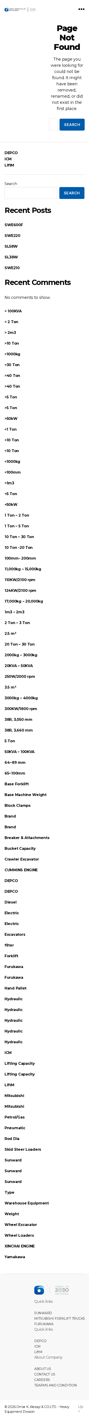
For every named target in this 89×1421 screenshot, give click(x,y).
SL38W (11, 257)
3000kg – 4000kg (21, 698)
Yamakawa (15, 1257)
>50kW (11, 418)
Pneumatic (15, 1128)
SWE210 (12, 268)
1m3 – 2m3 (14, 612)
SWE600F (14, 225)
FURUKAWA (43, 1324)
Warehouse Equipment (27, 1203)
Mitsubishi (14, 1096)
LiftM (9, 165)
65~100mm (15, 773)
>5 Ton (11, 397)
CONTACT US (44, 1374)
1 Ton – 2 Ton (17, 515)
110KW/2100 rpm (20, 580)
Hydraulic (14, 999)
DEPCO (11, 153)
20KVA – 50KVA (19, 666)
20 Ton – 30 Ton (20, 644)
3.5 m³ (10, 687)
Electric (12, 913)
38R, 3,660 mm (19, 730)
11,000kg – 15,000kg (23, 569)
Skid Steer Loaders (23, 1149)
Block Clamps (18, 805)
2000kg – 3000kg (21, 655)
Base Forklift (17, 784)
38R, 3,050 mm (18, 719)
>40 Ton (12, 375)
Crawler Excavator (22, 859)
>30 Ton (12, 365)
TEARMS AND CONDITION (55, 1385)
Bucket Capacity (20, 848)
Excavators (15, 934)
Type (9, 1192)
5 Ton (10, 741)
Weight (12, 1214)
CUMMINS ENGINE (21, 870)
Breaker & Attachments (27, 838)
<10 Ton (12, 440)
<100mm (13, 472)
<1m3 (9, 483)
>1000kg (12, 354)
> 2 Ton (11, 322)
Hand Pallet (16, 988)
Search (11, 184)
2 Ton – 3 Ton (17, 623)
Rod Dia (12, 1139)
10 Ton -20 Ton (19, 547)
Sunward (13, 1160)
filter (9, 945)
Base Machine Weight (26, 795)
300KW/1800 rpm (21, 709)
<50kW (11, 504)
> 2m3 (10, 332)
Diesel (10, 902)
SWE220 (12, 235)
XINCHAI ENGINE (20, 1246)
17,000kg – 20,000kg (24, 601)
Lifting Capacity (20, 1063)
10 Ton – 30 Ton (19, 537)
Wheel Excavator (21, 1225)
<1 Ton (10, 429)
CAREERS (42, 1380)
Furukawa (14, 967)
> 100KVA (13, 311)
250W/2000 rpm (20, 676)
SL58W (11, 246)
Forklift (11, 956)
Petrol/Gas (14, 1117)
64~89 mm (15, 762)
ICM (8, 159)
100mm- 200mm (20, 558)
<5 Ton (11, 494)
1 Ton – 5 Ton (17, 526)
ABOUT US (42, 1369)
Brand (10, 816)
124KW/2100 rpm (20, 590)
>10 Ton (12, 343)
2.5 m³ (10, 633)
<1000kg (12, 461)
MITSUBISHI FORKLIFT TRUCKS (59, 1318)
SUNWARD (43, 1313)
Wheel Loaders (19, 1235)
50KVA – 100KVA (19, 752)
